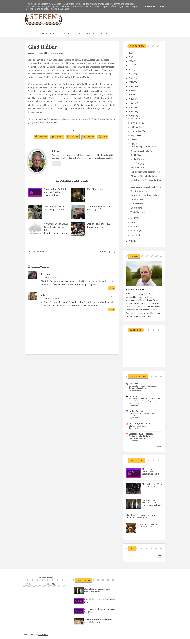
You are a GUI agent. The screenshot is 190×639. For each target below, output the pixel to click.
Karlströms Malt (137, 411)
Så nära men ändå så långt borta (145, 172)
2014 (131, 103)
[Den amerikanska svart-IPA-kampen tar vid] (35, 212)
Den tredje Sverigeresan (139, 438)
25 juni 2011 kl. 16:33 (50, 278)
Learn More (149, 6)
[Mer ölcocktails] (78, 195)
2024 (131, 61)
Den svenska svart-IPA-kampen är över (99, 225)
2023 (131, 65)
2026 (131, 53)
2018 (131, 86)
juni (133, 144)
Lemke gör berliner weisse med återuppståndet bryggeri (142, 387)
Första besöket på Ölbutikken (143, 176)
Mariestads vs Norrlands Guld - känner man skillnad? (152, 502)
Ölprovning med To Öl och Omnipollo (152, 485)
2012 (131, 111)
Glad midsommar (138, 159)
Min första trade (137, 168)
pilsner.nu (134, 396)
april (133, 222)
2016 (131, 95)
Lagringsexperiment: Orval (143, 147)
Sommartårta (136, 199)
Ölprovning (108, 34)
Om (78, 34)
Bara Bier (133, 384)
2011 (131, 116)
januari (134, 235)
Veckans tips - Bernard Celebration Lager (147, 525)
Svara (112, 288)
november (135, 123)
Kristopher (46, 274)
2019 (131, 82)
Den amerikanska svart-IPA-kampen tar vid (56, 208)
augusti (134, 135)
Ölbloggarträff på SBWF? (141, 151)
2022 (131, 70)
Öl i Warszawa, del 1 (137, 426)
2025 (131, 57)
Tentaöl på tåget (138, 212)
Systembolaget (47, 34)
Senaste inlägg (39, 252)
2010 (131, 241)
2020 (131, 78)
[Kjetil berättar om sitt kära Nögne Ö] (78, 212)
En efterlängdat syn (139, 191)
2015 (131, 99)
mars (133, 226)
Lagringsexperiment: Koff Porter (145, 187)
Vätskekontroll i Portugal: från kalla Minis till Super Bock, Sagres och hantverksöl (144, 401)
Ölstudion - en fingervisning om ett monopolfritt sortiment (142, 516)
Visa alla (159, 447)
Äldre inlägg (105, 252)
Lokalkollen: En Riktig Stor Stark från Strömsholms (55, 192)
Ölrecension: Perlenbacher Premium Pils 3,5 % (151, 471)
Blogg (29, 34)
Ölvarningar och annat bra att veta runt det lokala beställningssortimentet (57, 228)
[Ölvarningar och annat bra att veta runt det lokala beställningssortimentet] (35, 229)
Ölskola (66, 34)
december (135, 119)
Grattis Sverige (137, 204)
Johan (41, 53)
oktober (134, 127)
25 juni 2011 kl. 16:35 (50, 299)
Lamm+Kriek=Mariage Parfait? (144, 195)
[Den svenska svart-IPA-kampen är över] (78, 229)
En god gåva (136, 208)
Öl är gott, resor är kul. (140, 423)
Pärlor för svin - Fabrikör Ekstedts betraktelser (141, 435)
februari (135, 231)
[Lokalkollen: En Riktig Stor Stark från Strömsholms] (35, 192)
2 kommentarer (57, 53)
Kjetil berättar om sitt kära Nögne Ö (98, 208)
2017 (131, 90)
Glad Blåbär (135, 155)
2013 (131, 107)
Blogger (49, 578)
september (136, 131)
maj (133, 218)
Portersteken (43, 635)
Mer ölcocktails (95, 189)
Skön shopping (137, 163)
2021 (131, 74)
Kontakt (90, 34)
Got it (161, 6)
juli (132, 140)
